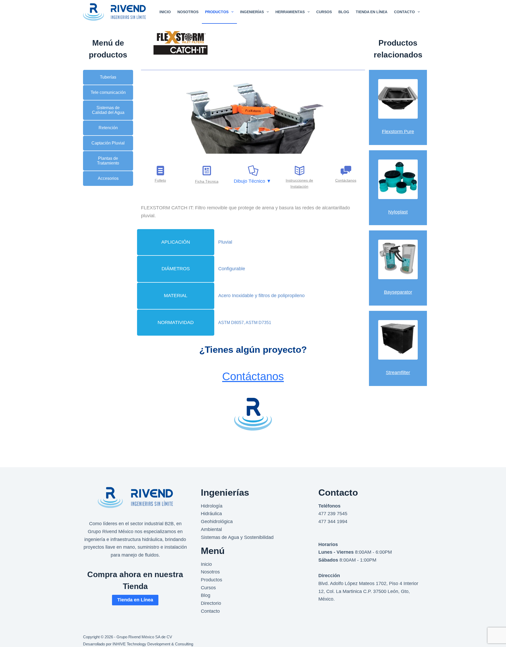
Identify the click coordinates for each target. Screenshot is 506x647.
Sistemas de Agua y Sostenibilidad (237, 537)
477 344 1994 (332, 521)
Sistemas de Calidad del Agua (108, 110)
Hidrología (211, 506)
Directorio (211, 603)
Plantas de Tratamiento (108, 160)
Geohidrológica (217, 521)
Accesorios (108, 178)
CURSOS (324, 12)
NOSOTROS (187, 12)
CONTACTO (404, 12)
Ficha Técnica (206, 181)
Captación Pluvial (108, 143)
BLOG (343, 12)
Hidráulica (211, 513)
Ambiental (211, 529)
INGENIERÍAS (252, 12)
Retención (108, 127)
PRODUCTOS (216, 12)
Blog (205, 595)
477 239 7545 (332, 513)
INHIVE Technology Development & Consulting (153, 644)
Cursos (208, 587)
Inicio (206, 564)
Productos (211, 579)
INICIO (165, 12)
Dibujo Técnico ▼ (252, 181)
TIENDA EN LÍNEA (371, 12)
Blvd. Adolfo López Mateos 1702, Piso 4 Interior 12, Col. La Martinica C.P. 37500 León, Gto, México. (368, 591)
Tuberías (108, 77)
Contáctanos (253, 376)
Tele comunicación (108, 92)
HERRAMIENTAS (290, 12)
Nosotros (210, 571)
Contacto (210, 611)
